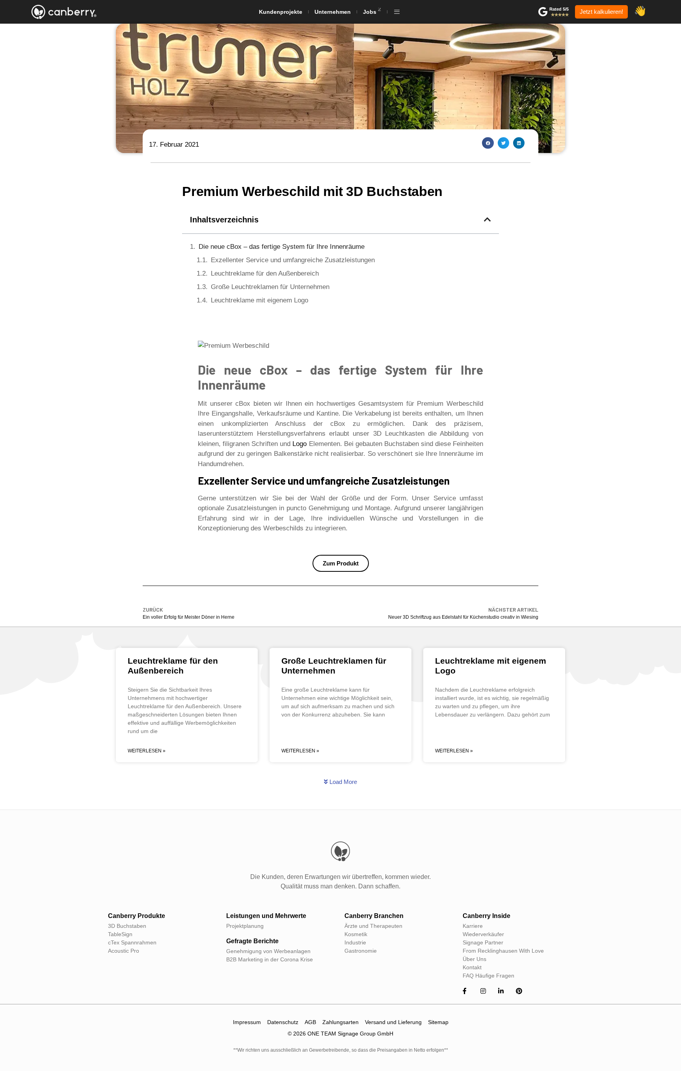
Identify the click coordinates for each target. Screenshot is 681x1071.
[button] (487, 143)
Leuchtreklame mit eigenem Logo (259, 300)
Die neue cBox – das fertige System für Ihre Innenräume (282, 246)
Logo (299, 444)
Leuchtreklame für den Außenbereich (265, 273)
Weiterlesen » (147, 751)
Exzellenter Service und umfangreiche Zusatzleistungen (293, 260)
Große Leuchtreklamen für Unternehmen (270, 287)
